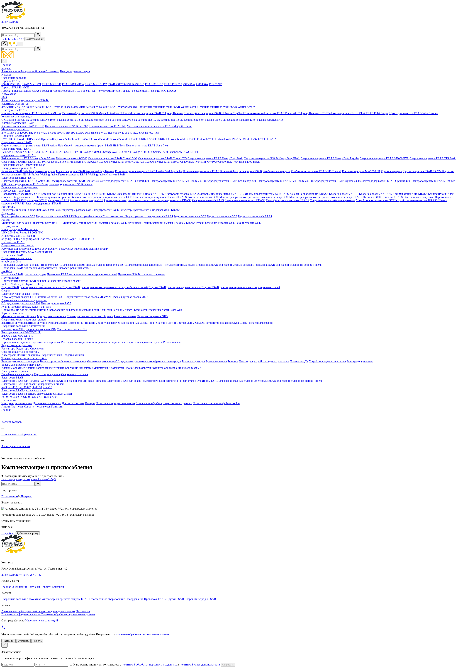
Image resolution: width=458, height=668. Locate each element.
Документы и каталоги (47, 403)
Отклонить (23, 641)
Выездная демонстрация (75, 71)
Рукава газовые (191, 367)
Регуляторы (8, 206)
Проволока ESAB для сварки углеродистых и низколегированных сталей (46, 267)
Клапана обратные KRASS (375, 193)
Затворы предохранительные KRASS (266, 193)
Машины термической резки (18, 316)
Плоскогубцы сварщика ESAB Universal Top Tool (214, 113)
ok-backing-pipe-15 (168, 119)
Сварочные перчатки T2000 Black (239, 161)
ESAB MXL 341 (51, 84)
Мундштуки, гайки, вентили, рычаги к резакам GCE (94, 222)
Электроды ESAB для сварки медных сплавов (225, 380)
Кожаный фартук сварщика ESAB (241, 171)
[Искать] (38, 34)
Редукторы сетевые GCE (222, 216)
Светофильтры (185, 322)
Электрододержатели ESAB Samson (70, 184)
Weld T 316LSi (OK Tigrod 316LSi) (22, 284)
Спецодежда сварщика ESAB (19, 168)
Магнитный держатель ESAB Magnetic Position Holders (95, 113)
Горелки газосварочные (46, 342)
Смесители (37, 348)
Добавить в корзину (27, 533)
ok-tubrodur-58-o (11, 261)
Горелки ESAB (10, 81)
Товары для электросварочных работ (24, 358)
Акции (5, 406)
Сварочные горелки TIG (72, 329)
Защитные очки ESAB (15, 103)
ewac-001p (38, 139)
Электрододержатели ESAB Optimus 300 (335, 180)
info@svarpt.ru (9, 21)
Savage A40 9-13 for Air (117, 151)
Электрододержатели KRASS (43, 203)
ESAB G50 (62, 151)
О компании (9, 400)
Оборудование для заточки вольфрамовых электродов (148, 361)
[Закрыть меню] (4, 61)
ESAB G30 (48, 151)
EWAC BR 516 (10, 132)
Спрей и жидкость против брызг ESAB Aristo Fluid (32, 145)
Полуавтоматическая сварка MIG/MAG (88, 296)
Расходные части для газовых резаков (84, 342)
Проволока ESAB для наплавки (20, 264)
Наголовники (76, 322)
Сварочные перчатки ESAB (18, 155)
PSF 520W (215, 84)
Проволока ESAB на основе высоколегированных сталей (82, 274)
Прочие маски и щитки (161, 322)
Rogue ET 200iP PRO (81, 238)
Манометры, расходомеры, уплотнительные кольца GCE (254, 197)
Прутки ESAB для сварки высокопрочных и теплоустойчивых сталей (105, 287)
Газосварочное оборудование (19, 187)
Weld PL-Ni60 (251, 139)
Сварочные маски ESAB (16, 148)
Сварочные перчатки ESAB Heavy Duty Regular (330, 158)
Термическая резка (13, 313)
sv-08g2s (6, 271)
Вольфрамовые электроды (17, 374)
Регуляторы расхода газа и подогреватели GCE (90, 209)
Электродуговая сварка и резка (20, 293)
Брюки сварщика (45, 171)
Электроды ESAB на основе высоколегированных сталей (37, 393)
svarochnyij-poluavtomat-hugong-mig (66, 248)
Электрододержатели (360, 361)
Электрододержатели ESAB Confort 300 (75, 180)
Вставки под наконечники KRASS (62, 193)
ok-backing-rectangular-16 (268, 119)
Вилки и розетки (50, 361)
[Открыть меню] (20, 44)
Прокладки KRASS (57, 200)
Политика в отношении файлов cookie (216, 403)
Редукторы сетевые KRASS (255, 216)
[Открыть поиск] (4, 43)
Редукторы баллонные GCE (18, 216)
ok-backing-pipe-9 (211, 119)
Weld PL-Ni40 (216, 139)
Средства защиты (73, 354)
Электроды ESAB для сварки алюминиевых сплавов (73, 380)
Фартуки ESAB (115, 174)
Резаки (5, 219)
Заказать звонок (34, 39)
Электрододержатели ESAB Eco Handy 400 (283, 180)
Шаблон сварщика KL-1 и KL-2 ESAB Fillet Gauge (357, 113)
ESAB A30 (34, 151)
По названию (9, 496)
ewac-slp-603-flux (148, 132)
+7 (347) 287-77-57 (12, 38)
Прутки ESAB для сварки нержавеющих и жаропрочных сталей (240, 287)
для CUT (6, 335)
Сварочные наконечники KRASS (245, 200)
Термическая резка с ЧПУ (152, 316)
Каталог (6, 74)
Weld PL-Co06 (199, 139)
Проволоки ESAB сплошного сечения (141, 274)
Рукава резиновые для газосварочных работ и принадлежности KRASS (147, 200)
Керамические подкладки (17, 116)
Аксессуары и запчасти (16, 190)
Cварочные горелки (13, 77)
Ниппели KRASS (392, 197)
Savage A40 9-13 (93, 151)
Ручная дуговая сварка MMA (131, 296)
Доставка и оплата (73, 403)
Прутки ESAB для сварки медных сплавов (174, 287)
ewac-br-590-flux (128, 132)
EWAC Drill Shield (87, 132)
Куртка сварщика (391, 171)
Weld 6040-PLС (160, 139)
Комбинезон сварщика (276, 171)
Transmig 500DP (98, 248)
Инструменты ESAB (14, 110)
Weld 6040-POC (180, 139)
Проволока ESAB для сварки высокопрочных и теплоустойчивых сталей (151, 264)
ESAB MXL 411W (73, 84)
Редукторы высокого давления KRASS (149, 216)
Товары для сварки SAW (56, 303)
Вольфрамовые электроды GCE (20, 193)
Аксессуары (8, 354)
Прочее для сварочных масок (129, 322)
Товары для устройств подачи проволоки (264, 361)
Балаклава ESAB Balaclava (17, 171)
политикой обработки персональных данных (149, 664)
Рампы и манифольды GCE (86, 200)
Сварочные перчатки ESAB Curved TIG (162, 158)
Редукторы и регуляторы (16, 345)
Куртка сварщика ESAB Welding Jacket (81, 174)
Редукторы (8, 213)
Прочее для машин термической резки (90, 316)
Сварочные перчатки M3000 (162, 161)
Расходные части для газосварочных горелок (135, 342)
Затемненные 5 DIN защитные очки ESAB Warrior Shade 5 (37, 106)
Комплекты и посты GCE (203, 197)
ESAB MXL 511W (96, 84)
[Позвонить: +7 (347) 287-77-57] (3, 628)
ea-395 (5, 396)
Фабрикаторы (43, 251)
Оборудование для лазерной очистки (24, 309)
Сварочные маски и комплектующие (24, 319)
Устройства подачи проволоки (327, 361)
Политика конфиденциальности (115, 403)
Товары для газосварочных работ (22, 364)
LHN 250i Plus (10, 232)
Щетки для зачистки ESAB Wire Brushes (413, 113)
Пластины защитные (97, 322)
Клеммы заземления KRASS (410, 193)
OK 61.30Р (24, 396)
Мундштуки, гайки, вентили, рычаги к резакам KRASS (162, 222)
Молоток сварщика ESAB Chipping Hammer (156, 113)
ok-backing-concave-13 (66, 119)
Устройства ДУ (299, 361)
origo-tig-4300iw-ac (34, 238)
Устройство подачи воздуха (222, 322)
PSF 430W (202, 84)
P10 (72, 151)
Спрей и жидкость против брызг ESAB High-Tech (94, 145)
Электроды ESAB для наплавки (20, 380)
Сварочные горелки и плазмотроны (23, 325)
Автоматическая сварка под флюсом (24, 300)
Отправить (228, 664)
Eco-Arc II (7, 151)
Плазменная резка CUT (49, 296)
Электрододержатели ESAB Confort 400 (124, 180)
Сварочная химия (51, 354)
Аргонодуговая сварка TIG (18, 296)
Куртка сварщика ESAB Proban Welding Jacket (29, 174)
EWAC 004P (24, 139)
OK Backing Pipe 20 (13, 119)
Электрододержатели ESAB (18, 177)
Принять (37, 641)
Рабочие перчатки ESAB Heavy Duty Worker (28, 158)
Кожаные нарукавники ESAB (201, 171)
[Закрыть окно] (4, 645)
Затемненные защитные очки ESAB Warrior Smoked (105, 106)
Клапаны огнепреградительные (45, 367)
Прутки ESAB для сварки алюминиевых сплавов (31, 287)
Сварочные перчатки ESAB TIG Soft (23, 161)
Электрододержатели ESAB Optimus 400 (385, 180)
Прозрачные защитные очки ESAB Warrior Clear (166, 106)
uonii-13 (47, 387)
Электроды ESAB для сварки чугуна (23, 390)
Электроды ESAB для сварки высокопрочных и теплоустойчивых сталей (151, 380)
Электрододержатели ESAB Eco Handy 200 (176, 180)
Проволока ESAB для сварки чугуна (23, 274)
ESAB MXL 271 (31, 84)
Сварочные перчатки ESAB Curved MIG (112, 158)
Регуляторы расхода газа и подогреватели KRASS (150, 209)
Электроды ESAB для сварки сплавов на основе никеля (288, 380)
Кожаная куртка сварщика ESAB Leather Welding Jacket (148, 171)
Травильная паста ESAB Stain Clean (147, 145)
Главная (6, 64)
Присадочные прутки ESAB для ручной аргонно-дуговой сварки (41, 280)
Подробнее (8, 533)
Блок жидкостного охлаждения (20, 361)
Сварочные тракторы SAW (17, 251)
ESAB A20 (20, 151)
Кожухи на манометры (79, 367)
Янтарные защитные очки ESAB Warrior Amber (226, 106)
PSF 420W (189, 84)
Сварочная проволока (74, 374)
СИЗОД (200, 322)
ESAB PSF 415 (154, 84)
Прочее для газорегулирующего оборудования (153, 367)
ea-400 (14, 396)
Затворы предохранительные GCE (221, 193)
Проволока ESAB (12, 255)
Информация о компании (16, 403)
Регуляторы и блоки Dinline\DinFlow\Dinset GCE (31, 209)
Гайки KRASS (107, 193)
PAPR (78, 151)
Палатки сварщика (28, 354)
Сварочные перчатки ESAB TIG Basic (433, 158)
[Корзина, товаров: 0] (10, 44)
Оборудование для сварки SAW (20, 303)
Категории (33, 476)
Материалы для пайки (15, 129)
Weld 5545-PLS (103, 139)
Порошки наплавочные (16, 135)
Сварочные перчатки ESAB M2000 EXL (384, 158)
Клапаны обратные (13, 367)
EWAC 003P (8, 139)
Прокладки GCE (34, 200)
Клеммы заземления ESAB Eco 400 (66, 126)
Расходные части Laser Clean (130, 309)
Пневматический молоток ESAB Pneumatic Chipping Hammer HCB (285, 113)
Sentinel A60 (176, 151)
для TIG (29, 335)
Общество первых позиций (41, 620)
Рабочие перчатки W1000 (71, 158)
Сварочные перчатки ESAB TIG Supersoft (72, 161)
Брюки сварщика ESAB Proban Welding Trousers (85, 171)
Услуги (6, 68)
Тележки (233, 361)
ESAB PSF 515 (173, 84)
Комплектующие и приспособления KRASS (160, 197)
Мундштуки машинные (51, 316)
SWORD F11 (191, 151)
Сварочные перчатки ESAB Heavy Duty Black (272, 158)
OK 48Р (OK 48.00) (19, 387)
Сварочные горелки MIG (41, 329)
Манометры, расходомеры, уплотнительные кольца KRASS (325, 197)
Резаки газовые (172, 342)
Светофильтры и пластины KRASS (287, 200)
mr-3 (4, 387)
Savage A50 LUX (142, 151)
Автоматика (9, 93)
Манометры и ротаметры (108, 367)
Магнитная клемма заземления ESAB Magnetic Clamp (159, 126)
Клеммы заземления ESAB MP (107, 126)
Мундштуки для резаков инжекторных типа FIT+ (31, 222)
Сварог (6, 290)
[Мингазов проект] (229, 55)
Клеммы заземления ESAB (18, 122)
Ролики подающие (193, 361)
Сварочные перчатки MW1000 (199, 161)
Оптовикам (52, 71)
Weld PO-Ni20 (268, 139)
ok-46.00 (37, 387)
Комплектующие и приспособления (59, 197)
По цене (26, 496)
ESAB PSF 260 (117, 84)
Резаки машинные (125, 316)
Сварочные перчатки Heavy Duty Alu (121, 161)
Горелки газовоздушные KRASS (21, 90)
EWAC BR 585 (48, 132)
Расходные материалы (15, 371)
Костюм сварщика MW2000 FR (361, 171)
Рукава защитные (216, 361)
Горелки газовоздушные (16, 342)
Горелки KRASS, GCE (15, 87)
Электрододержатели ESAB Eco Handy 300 (229, 180)
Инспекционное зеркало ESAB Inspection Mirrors (31, 113)
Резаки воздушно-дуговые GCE (215, 222)
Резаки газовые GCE (248, 222)
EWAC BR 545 (29, 132)
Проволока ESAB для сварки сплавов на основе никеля (287, 264)
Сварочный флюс (12, 164)
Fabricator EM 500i (12, 248)
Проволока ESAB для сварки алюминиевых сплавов (73, 264)
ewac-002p (51, 139)
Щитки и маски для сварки (256, 322)
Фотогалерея (42, 406)
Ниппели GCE (372, 197)
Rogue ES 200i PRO (31, 232)
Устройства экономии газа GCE (375, 200)
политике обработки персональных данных (142, 634)
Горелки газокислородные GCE (61, 90)
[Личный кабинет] (14, 44)
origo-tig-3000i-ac (11, 238)
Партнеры (17, 406)
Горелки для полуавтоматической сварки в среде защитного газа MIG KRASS (129, 90)
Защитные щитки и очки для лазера (45, 322)
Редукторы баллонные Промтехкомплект (99, 216)
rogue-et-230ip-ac (34, 248)
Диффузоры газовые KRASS (182, 193)
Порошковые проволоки (16, 258)
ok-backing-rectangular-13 (238, 119)
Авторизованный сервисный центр (23, 71)
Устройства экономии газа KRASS (416, 200)
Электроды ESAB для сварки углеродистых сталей (32, 383)
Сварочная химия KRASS (208, 200)
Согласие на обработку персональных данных (164, 403)
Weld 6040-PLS (141, 139)
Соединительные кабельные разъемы (332, 200)
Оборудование (10, 226)
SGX (4, 97)
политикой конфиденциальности (200, 664)
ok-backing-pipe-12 (145, 119)
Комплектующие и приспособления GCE (107, 197)
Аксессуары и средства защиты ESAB (25, 100)
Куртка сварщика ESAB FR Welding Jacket (428, 171)
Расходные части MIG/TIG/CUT (21, 332)
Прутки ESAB (10, 277)
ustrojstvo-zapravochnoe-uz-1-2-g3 (36, 479)
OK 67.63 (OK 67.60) (44, 396)
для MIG (18, 335)
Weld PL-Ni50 (234, 139)
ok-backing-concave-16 (94, 119)
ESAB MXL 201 (11, 84)
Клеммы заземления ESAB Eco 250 (22, 126)
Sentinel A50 (160, 151)
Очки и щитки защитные (419, 197)
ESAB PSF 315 (135, 84)
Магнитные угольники (101, 361)
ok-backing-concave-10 (39, 119)
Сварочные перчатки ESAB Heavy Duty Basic (215, 158)
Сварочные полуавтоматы (17, 245)
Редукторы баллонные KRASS (55, 216)
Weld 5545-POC (122, 139)
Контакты (57, 406)
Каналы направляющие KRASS (308, 193)
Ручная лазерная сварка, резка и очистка (26, 306)
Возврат (90, 403)
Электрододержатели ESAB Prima (27, 184)
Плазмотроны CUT (13, 329)
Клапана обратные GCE (343, 193)
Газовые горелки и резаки (17, 338)
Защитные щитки (12, 322)
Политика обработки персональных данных (68, 614)
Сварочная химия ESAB (16, 142)
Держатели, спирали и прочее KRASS (140, 193)
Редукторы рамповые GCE (190, 216)
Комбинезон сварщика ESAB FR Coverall (316, 171)
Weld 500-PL (66, 139)
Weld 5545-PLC (83, 139)
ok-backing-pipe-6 (190, 119)
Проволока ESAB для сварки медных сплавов (224, 264)
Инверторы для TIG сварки (18, 235)
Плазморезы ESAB (13, 242)
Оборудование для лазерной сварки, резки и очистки (79, 309)
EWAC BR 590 (66, 132)
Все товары (8, 479)
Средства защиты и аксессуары (20, 351)
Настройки (8, 641)
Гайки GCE (91, 193)
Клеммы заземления (73, 361)
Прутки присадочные (47, 374)
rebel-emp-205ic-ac (57, 238)
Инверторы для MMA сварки (19, 229)
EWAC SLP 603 (108, 132)
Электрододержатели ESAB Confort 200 (25, 180)
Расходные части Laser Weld (165, 309)
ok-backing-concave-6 (120, 119)
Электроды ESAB (12, 377)
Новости (29, 406)
